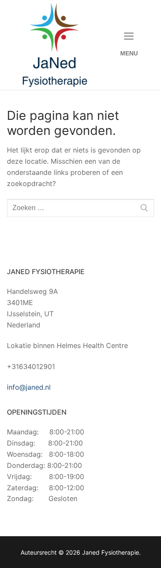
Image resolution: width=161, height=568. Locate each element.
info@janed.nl (29, 387)
